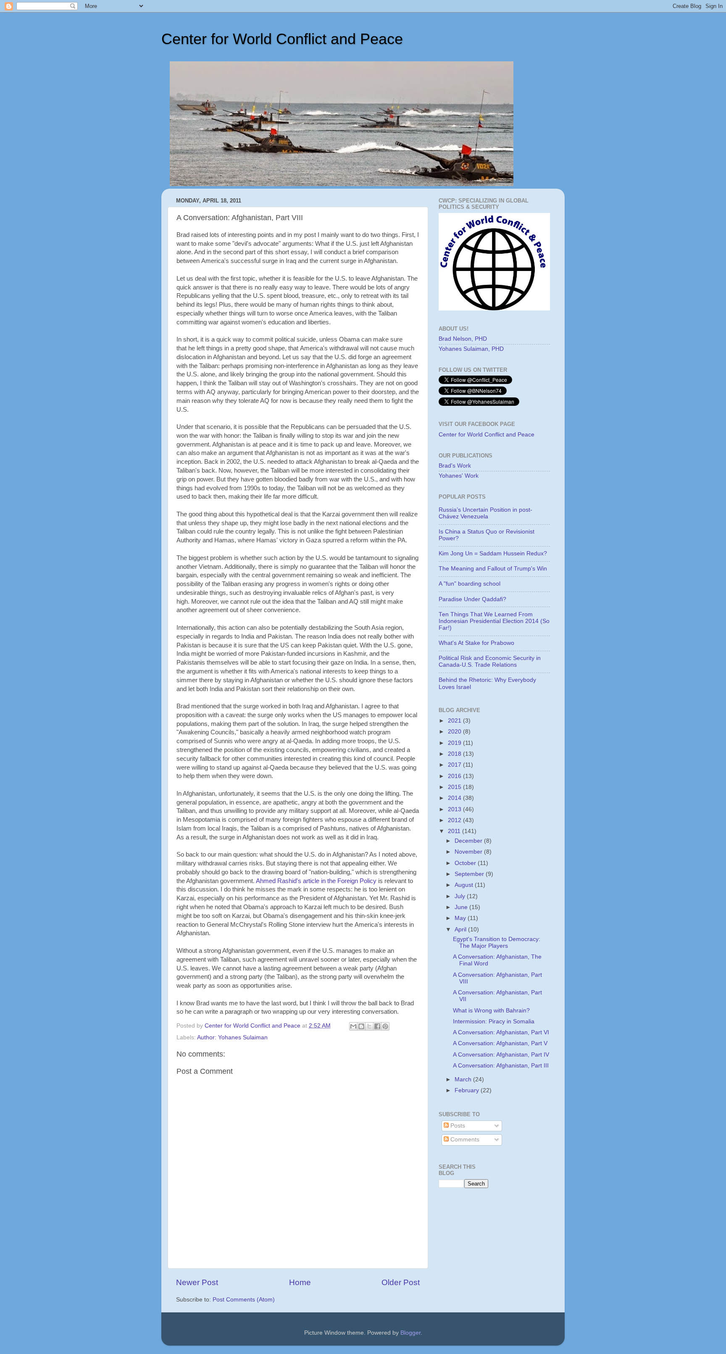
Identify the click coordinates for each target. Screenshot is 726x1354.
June (462, 907)
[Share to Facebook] (377, 1026)
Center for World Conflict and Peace (282, 38)
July (461, 896)
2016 (455, 776)
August (465, 885)
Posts (457, 1126)
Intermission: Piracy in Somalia (493, 1021)
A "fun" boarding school (469, 584)
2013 (455, 809)
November (469, 852)
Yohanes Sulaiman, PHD (471, 349)
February (468, 1090)
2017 (455, 765)
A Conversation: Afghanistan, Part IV (501, 1055)
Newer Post (197, 1282)
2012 (455, 820)
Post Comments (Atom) (244, 1299)
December (469, 841)
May (461, 918)
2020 (455, 731)
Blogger (410, 1333)
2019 (455, 743)
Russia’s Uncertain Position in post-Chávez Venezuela (485, 513)
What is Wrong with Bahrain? (491, 1010)
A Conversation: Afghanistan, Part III (501, 1065)
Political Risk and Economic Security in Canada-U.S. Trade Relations (490, 661)
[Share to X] (369, 1026)
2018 (455, 754)
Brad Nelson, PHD (463, 339)
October (466, 863)
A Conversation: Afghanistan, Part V (500, 1043)
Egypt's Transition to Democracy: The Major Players (496, 942)
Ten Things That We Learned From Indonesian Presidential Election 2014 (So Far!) (494, 621)
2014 (455, 798)
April (461, 929)
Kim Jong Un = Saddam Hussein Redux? (493, 553)
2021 (455, 721)
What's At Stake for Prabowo (476, 643)
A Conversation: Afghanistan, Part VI (501, 1032)
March (464, 1079)
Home (300, 1282)
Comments (464, 1139)
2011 (455, 831)
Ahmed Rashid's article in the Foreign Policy (316, 881)
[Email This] (353, 1026)
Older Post (400, 1282)
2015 (455, 787)
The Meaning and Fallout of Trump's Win (493, 568)
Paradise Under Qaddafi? (472, 599)
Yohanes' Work (459, 476)
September (470, 874)
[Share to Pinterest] (385, 1026)
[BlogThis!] (361, 1026)
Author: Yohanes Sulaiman (232, 1037)
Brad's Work (455, 466)
